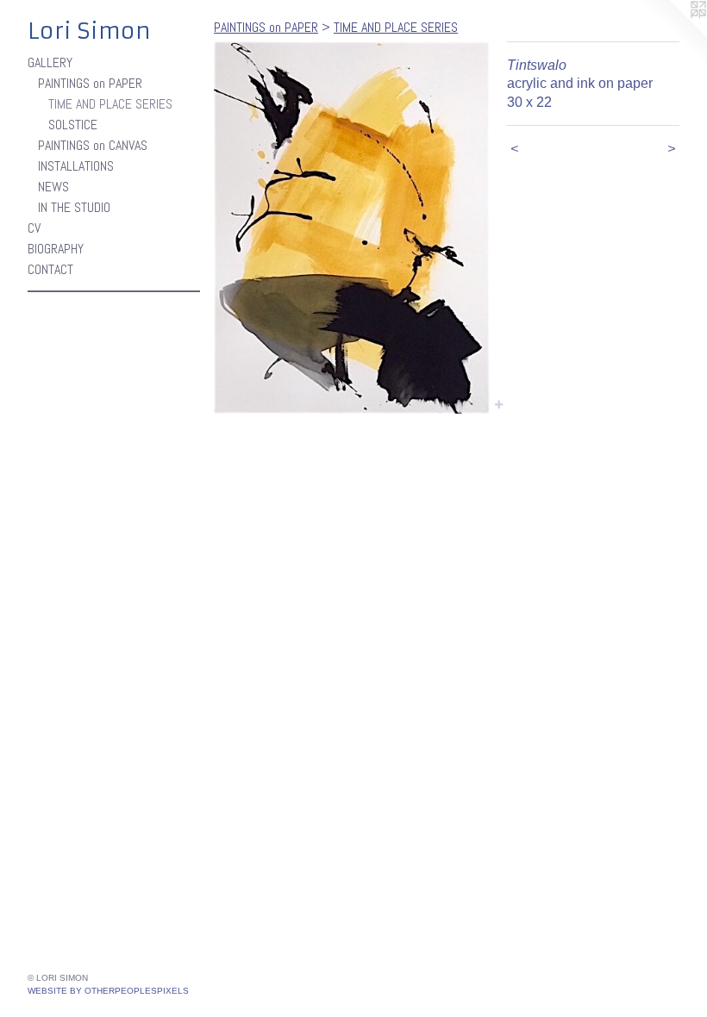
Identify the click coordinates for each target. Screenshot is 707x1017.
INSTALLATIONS (76, 166)
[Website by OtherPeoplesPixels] (672, 34)
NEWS (53, 187)
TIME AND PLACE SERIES (110, 104)
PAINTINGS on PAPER (90, 83)
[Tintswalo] (352, 227)
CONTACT (50, 269)
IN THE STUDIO (74, 207)
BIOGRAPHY (56, 249)
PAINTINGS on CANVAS (92, 145)
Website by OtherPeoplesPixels (108, 990)
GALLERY (50, 62)
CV (34, 228)
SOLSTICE (72, 124)
